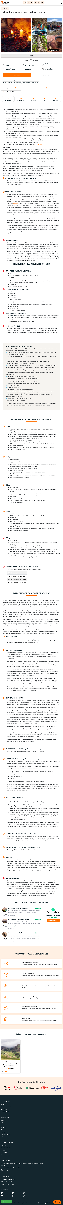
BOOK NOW (17, 75)
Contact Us (7, 1201)
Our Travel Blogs (5, 1111)
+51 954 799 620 (6, 1181)
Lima (2, 1122)
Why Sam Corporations (6, 1107)
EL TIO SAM (48, 1203)
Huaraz (3, 1132)
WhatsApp (18, 82)
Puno (2, 1129)
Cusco (2, 1120)
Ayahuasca (8, 15)
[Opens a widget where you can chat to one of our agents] (57, 1202)
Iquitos (2, 1136)
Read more (11, 926)
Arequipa (3, 1127)
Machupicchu (38, 144)
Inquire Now (46, 75)
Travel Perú (3, 1145)
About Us (3, 1104)
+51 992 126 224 (8, 82)
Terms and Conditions (6, 1155)
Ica (2, 1125)
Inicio (2, 15)
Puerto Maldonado (5, 1134)
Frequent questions (5, 1147)
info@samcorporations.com (31, 82)
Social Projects (4, 1109)
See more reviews (52, 920)
